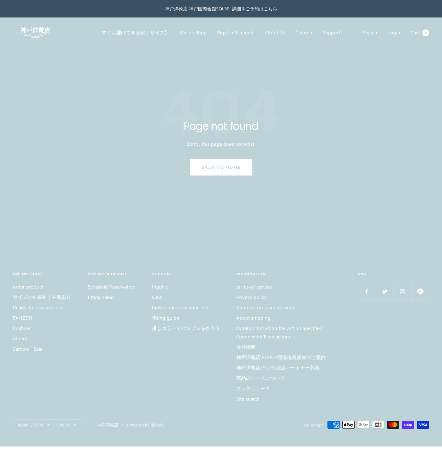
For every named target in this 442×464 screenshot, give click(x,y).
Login (394, 32)
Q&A (157, 297)
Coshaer (22, 328)
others (20, 338)
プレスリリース (253, 388)
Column (303, 32)
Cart (419, 32)
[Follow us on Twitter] (384, 291)
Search (370, 32)
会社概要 (246, 347)
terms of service (254, 286)
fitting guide (165, 318)
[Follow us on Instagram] (402, 291)
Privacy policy (251, 297)
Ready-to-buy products (39, 307)
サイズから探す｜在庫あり (42, 297)
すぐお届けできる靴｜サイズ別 (136, 32)
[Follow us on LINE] (420, 291)
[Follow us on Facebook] (367, 291)
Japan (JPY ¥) (30, 424)
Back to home (221, 167)
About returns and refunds (265, 307)
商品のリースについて (260, 378)
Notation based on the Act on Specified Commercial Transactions (279, 332)
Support (331, 32)
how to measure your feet (180, 307)
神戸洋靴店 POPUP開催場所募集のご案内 (281, 357)
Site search (248, 399)
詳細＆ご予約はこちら (254, 8)
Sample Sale (27, 349)
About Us (275, 32)
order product (28, 286)
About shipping (253, 318)
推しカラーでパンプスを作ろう (186, 328)
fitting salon (101, 297)
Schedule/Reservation (112, 286)
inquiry (160, 286)
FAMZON (22, 318)
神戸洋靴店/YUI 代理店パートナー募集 (278, 367)
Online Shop (193, 32)
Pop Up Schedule (235, 32)
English (64, 424)
